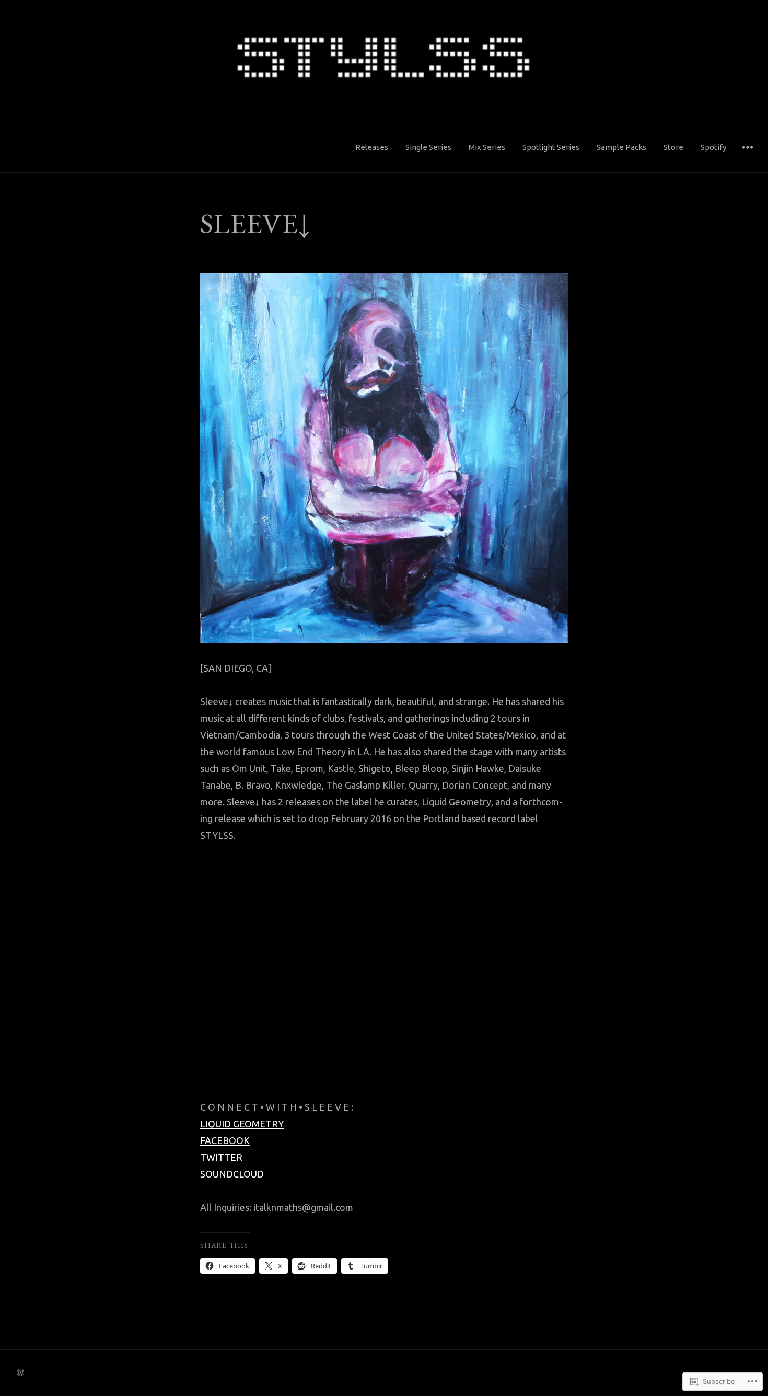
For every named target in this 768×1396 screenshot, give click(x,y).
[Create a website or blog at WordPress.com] (20, 1372)
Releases (371, 147)
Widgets (747, 155)
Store (673, 147)
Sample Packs (621, 147)
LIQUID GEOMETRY (242, 1123)
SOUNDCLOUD (232, 1174)
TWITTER (221, 1157)
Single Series (428, 147)
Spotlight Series (550, 147)
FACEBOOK (225, 1140)
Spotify (713, 147)
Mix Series (487, 147)
